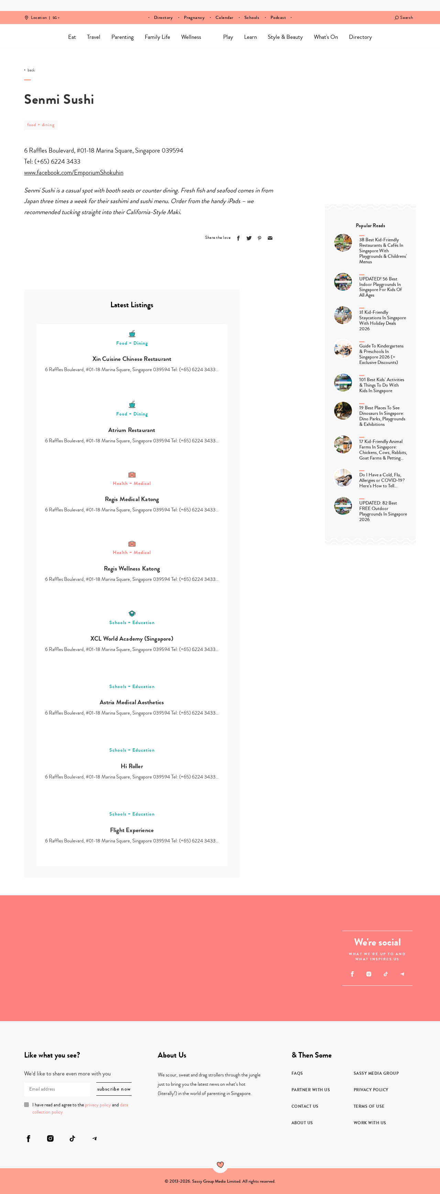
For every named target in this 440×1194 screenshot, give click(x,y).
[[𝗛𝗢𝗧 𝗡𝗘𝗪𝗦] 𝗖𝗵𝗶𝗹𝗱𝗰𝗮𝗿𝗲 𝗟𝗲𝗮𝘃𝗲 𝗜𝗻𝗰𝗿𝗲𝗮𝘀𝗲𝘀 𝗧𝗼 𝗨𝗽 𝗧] (31, 989)
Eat (72, 37)
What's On (326, 37)
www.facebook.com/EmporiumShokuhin (73, 172)
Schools (252, 17)
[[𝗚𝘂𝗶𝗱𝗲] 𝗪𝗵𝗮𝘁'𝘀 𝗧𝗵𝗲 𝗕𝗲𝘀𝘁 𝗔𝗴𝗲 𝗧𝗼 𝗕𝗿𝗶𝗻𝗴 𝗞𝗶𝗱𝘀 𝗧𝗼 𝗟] (94, 989)
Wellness (191, 37)
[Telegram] (402, 974)
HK (54, 13)
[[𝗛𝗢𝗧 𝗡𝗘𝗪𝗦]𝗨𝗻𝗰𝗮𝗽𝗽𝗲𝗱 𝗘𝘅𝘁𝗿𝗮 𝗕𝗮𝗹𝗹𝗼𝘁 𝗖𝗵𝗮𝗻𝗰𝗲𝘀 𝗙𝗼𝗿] (189, 958)
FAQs (297, 1073)
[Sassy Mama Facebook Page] (352, 974)
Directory (163, 17)
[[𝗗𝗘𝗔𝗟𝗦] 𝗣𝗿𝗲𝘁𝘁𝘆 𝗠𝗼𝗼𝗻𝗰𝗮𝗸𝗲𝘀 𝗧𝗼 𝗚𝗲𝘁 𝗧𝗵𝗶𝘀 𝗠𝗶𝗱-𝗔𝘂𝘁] (283, 926)
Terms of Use (369, 1106)
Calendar (224, 17)
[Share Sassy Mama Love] (270, 238)
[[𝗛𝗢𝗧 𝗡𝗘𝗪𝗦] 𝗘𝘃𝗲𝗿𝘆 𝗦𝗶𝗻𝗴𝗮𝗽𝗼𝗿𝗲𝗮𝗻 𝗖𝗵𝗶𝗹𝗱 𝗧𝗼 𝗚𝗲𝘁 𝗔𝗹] (94, 926)
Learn (250, 37)
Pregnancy (194, 17)
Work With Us (370, 1122)
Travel (93, 37)
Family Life (157, 37)
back (31, 70)
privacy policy (98, 1105)
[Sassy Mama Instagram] (369, 974)
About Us (302, 1122)
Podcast (278, 17)
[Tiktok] (385, 974)
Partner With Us (311, 1089)
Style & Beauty (285, 37)
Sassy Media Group (376, 1073)
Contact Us (305, 1106)
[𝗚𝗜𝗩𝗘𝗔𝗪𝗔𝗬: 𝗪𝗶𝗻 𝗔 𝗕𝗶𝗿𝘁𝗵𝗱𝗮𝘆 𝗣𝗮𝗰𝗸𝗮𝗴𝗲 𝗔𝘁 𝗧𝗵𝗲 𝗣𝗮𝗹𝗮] (283, 989)
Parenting (122, 37)
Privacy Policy (371, 1089)
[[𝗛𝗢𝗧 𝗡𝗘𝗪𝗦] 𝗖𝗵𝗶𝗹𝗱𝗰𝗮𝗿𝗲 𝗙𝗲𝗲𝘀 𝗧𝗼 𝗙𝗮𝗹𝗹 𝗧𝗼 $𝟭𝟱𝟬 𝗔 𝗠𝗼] (31, 926)
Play (228, 37)
